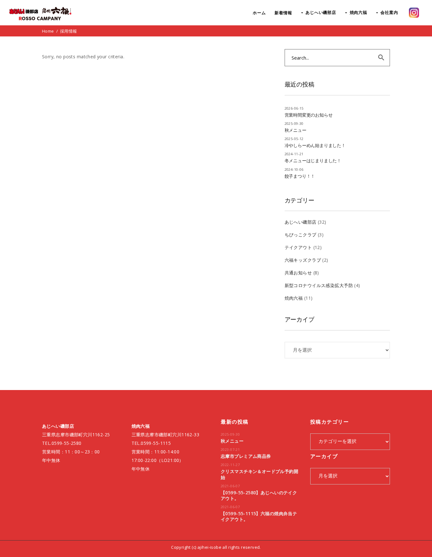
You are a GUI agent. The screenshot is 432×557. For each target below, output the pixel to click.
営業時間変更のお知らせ (309, 115)
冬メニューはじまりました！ (313, 160)
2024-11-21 (294, 153)
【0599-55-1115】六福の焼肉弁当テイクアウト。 (259, 516)
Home (48, 31)
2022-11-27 (230, 464)
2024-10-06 (294, 169)
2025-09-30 (294, 123)
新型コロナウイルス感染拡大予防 (319, 285)
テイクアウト (298, 247)
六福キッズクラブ (303, 260)
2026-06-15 (294, 108)
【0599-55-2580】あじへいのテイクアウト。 (259, 495)
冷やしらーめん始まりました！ (315, 145)
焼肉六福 (294, 298)
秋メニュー (295, 130)
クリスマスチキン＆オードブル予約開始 (259, 474)
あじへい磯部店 (301, 222)
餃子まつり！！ (300, 176)
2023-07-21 (230, 449)
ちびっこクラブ (301, 235)
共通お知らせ (298, 273)
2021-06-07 (230, 485)
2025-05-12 (294, 138)
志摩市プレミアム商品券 (246, 456)
